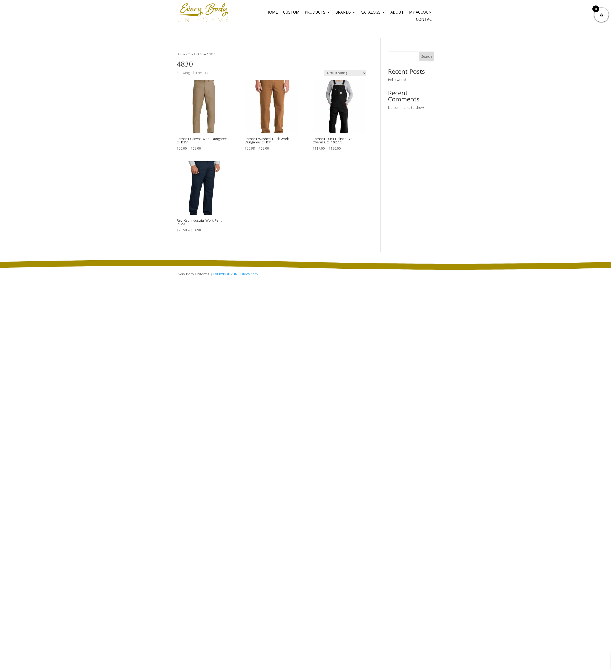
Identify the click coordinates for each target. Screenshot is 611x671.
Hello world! (397, 79)
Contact (425, 20)
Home (272, 12)
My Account (421, 12)
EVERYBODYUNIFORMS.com (235, 274)
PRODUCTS (315, 12)
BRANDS (343, 12)
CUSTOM (291, 12)
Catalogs (370, 12)
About (397, 12)
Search (426, 56)
